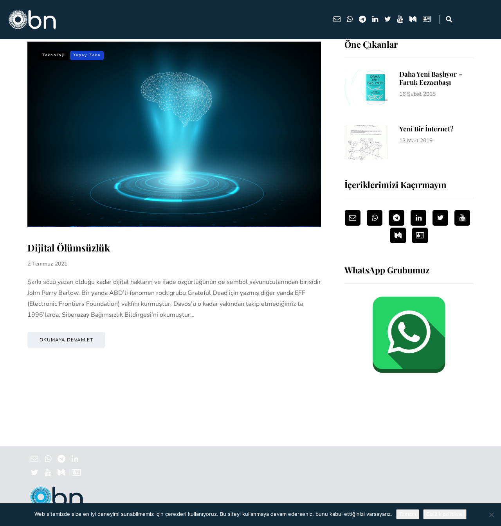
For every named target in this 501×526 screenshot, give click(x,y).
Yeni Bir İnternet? (426, 128)
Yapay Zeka (87, 55)
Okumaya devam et (66, 340)
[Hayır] (491, 515)
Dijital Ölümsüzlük (68, 247)
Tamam (407, 514)
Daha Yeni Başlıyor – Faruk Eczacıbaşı (430, 78)
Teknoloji (53, 55)
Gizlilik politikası (444, 514)
